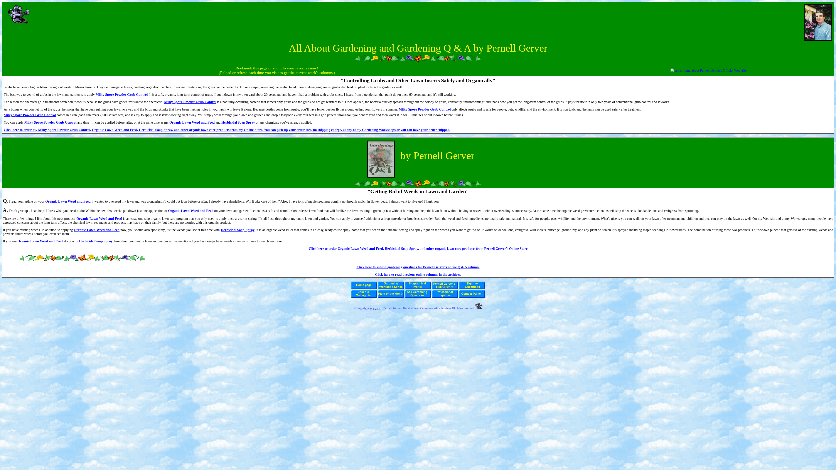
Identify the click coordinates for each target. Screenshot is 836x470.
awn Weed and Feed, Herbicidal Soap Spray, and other (148, 130)
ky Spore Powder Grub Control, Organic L (75, 130)
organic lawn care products (209, 130)
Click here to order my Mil (23, 130)
